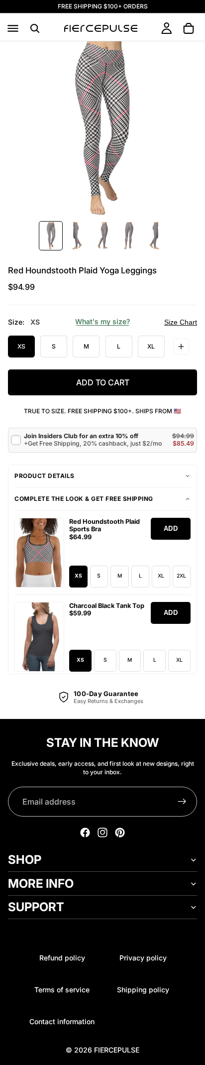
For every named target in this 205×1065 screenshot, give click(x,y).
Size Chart (180, 322)
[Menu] (13, 28)
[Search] (35, 28)
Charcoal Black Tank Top (106, 605)
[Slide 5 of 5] (154, 235)
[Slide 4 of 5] (128, 235)
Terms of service (62, 989)
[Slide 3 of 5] (102, 235)
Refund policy (62, 957)
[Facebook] (85, 832)
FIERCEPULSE (116, 1050)
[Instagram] (102, 832)
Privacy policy (143, 957)
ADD (171, 528)
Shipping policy (143, 989)
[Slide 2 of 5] (77, 235)
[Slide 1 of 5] (51, 235)
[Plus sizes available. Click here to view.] (181, 346)
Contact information (62, 1021)
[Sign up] (182, 801)
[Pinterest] (120, 832)
